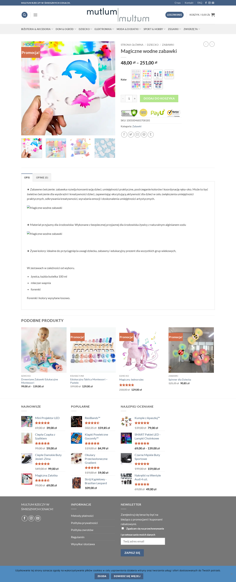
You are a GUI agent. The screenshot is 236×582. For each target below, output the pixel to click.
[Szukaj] (24, 15)
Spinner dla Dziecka (180, 379)
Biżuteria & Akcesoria (36, 29)
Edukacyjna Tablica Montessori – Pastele (88, 381)
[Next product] (206, 44)
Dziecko (84, 29)
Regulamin (77, 537)
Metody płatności (82, 515)
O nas (178, 2)
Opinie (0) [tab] (42, 177)
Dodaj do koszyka (159, 98)
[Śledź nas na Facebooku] (206, 3)
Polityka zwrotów (82, 530)
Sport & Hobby (153, 29)
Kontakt (189, 2)
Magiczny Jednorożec (131, 379)
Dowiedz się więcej (127, 576)
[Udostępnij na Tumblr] (151, 135)
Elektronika (103, 29)
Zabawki (168, 44)
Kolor (124, 79)
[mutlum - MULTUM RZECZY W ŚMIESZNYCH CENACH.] (118, 15)
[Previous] (27, 88)
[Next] (108, 88)
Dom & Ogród (65, 29)
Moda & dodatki (128, 29)
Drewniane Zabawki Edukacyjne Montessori (39, 381)
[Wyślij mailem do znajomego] (137, 135)
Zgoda (102, 576)
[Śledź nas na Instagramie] (209, 3)
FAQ (199, 2)
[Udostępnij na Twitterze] (131, 135)
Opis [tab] (27, 177)
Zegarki (173, 29)
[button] (35, 14)
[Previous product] (212, 44)
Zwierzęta (191, 29)
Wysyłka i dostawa (83, 544)
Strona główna (132, 44)
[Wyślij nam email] (213, 3)
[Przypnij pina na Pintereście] (144, 135)
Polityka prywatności (84, 523)
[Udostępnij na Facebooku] (124, 135)
